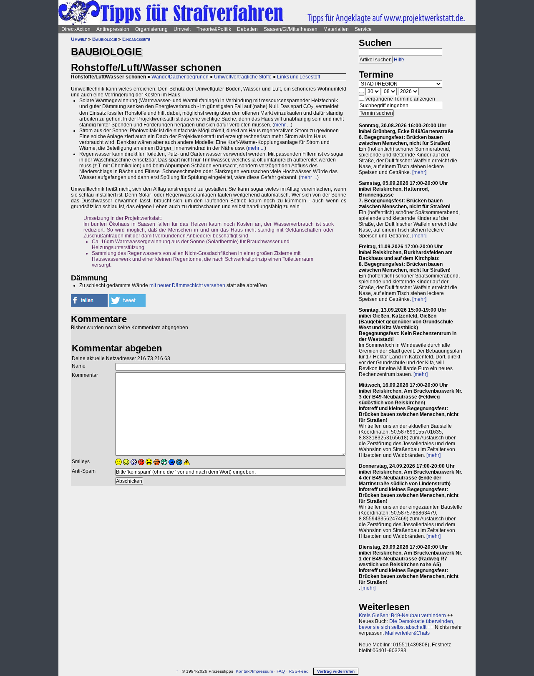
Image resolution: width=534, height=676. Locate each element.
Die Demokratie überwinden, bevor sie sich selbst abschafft (406, 624)
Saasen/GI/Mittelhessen (290, 29)
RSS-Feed (299, 671)
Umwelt (182, 29)
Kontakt (243, 671)
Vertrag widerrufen (336, 671)
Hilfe (399, 60)
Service (363, 29)
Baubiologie (104, 39)
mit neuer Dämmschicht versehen (187, 285)
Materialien (336, 29)
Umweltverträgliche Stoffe (243, 77)
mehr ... (282, 125)
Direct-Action (76, 29)
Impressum (262, 671)
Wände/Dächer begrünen (180, 77)
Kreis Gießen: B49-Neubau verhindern (402, 615)
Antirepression (112, 29)
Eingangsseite (136, 39)
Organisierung (151, 29)
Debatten (247, 29)
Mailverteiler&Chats (407, 633)
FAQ (281, 671)
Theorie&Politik (213, 29)
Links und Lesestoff (298, 77)
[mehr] (419, 172)
